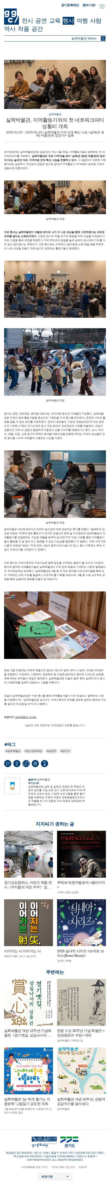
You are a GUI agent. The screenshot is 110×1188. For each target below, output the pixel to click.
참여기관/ (89, 5)
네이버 (26, 763)
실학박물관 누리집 (25, 717)
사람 (95, 20)
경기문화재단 (70, 5)
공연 (41, 20)
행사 (68, 20)
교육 (54, 20)
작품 (23, 28)
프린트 (35, 763)
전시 (27, 20)
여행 (82, 20)
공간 (37, 28)
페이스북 (16, 763)
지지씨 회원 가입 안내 (63, 1167)
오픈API (82, 1167)
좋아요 (44, 765)
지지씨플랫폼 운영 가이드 (34, 1167)
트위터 (7, 763)
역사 (9, 28)
